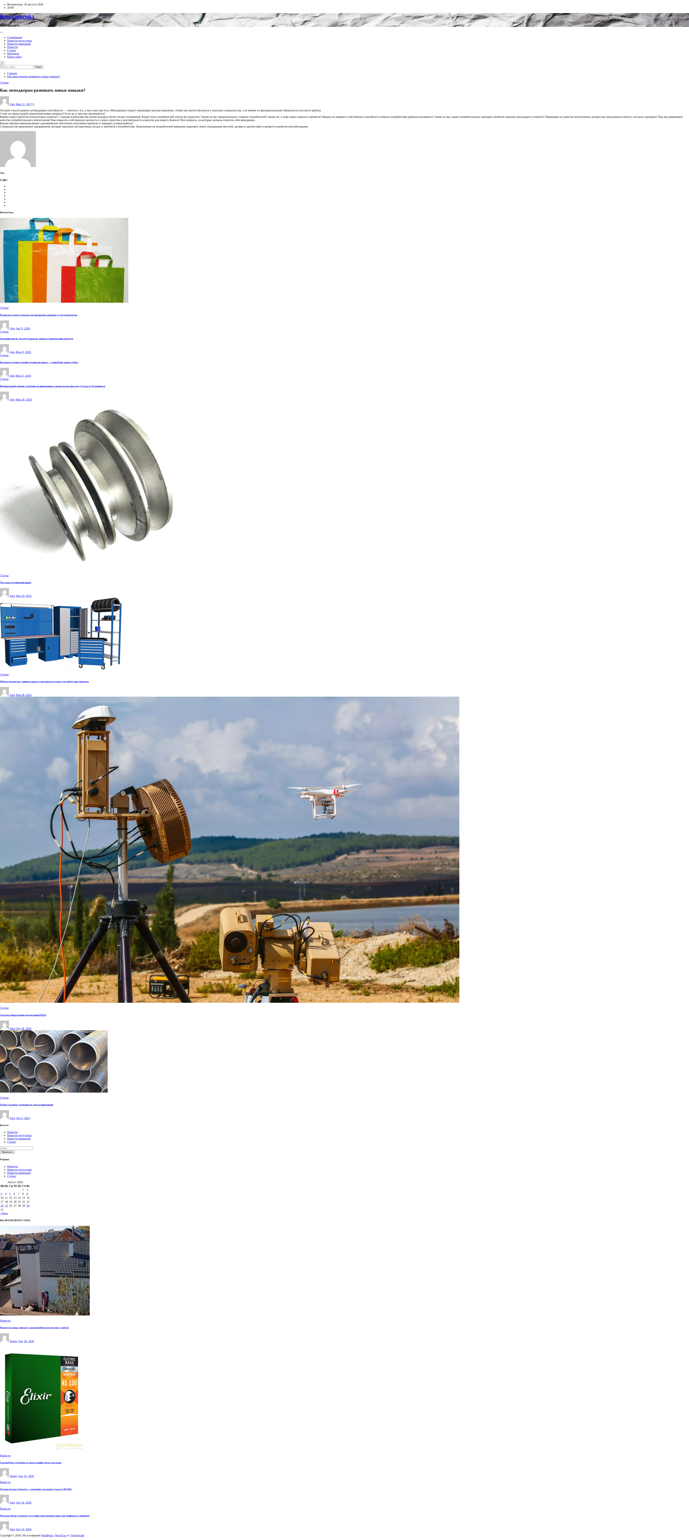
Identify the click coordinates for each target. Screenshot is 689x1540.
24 (2, 1205)
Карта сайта (14, 56)
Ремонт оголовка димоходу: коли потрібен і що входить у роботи (34, 1327)
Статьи (11, 50)
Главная (12, 73)
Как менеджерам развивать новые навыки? (33, 76)
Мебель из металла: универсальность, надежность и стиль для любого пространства (44, 681)
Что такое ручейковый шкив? (16, 582)
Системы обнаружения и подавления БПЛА (23, 1015)
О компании (14, 37)
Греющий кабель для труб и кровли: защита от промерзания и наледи (36, 338)
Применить (7, 1152)
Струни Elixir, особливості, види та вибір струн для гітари (30, 1462)
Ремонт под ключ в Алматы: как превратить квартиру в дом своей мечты (38, 315)
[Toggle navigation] (1, 32)
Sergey (14, 1341)
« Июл (4, 1213)
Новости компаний (19, 43)
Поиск (38, 67)
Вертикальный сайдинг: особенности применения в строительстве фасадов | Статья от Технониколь (52, 386)
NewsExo (60, 1535)
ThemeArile (77, 1535)
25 (6, 1205)
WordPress (47, 1535)
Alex (12, 104)
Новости (12, 47)
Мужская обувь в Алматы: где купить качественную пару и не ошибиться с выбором (44, 1515)
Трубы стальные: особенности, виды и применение (26, 1104)
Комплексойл (17, 16)
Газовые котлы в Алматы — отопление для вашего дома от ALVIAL (36, 1489)
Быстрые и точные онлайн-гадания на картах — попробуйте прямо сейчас (39, 362)
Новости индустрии (19, 40)
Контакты (13, 53)
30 (28, 1205)
